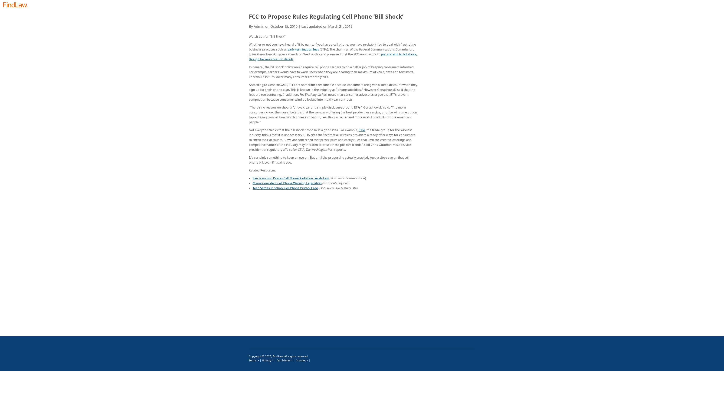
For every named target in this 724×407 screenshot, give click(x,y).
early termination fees (303, 49)
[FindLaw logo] (17, 5)
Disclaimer (283, 360)
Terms (253, 360)
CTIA (362, 130)
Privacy (266, 360)
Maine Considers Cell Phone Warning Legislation (287, 183)
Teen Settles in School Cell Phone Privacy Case (285, 188)
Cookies (300, 360)
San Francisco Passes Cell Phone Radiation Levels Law (291, 178)
